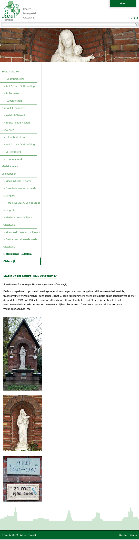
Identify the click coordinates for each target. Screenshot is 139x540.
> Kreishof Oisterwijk (15, 115)
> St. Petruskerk (12, 93)
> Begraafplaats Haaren (16, 122)
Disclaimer (123, 535)
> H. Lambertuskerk (14, 78)
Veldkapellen (9, 173)
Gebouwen (8, 129)
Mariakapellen (10, 166)
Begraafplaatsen (11, 71)
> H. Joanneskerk (13, 100)
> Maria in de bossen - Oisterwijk (21, 232)
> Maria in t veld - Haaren (17, 181)
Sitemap (133, 535)
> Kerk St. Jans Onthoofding (19, 86)
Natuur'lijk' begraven (13, 108)
